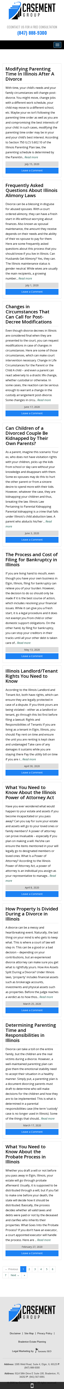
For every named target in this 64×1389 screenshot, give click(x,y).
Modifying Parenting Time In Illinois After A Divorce (30, 74)
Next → (15, 1275)
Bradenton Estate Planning (32, 1341)
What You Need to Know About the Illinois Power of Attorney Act (31, 792)
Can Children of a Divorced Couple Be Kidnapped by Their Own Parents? (27, 435)
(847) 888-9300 (32, 32)
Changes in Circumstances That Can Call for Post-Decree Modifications (29, 314)
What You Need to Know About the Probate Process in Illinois (26, 1154)
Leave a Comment (32, 170)
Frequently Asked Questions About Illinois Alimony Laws (31, 190)
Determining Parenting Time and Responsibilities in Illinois (31, 1032)
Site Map (29, 1333)
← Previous (11, 1269)
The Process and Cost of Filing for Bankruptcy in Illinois (32, 559)
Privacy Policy (44, 1333)
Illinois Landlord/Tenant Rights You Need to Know (32, 676)
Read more (31, 157)
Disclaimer (15, 1333)
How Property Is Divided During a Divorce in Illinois (32, 913)
